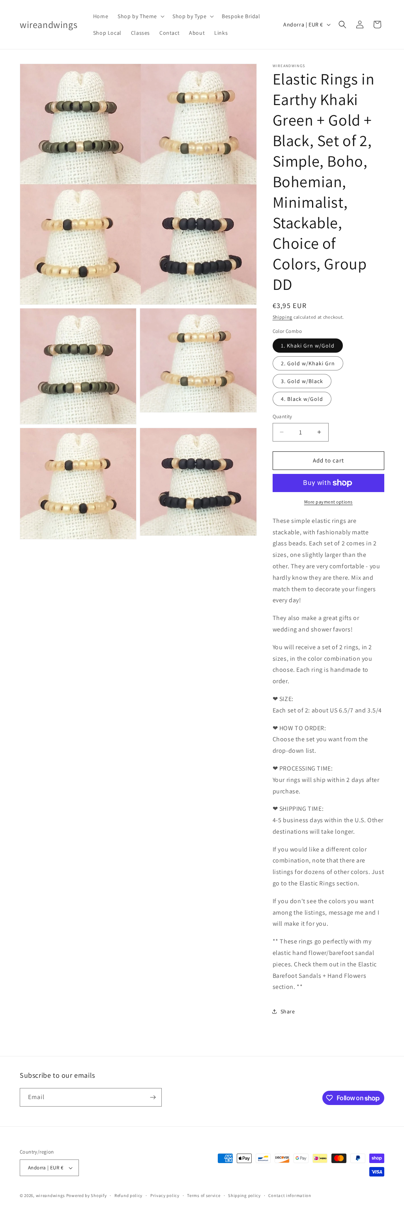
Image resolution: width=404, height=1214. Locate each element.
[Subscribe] (152, 1097)
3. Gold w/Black (302, 381)
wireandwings (50, 1195)
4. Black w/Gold (302, 398)
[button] (140, 16)
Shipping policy (244, 1195)
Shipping (283, 317)
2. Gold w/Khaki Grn (308, 363)
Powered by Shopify (86, 1195)
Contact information (289, 1195)
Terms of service (203, 1195)
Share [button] (288, 1011)
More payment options (328, 502)
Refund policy (128, 1195)
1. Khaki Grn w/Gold (308, 345)
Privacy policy (165, 1195)
